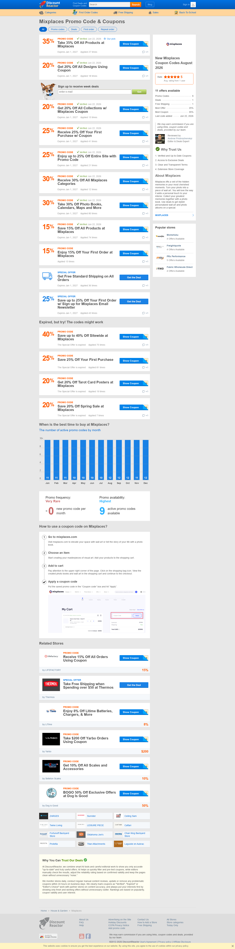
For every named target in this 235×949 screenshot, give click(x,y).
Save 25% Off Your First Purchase (85, 360)
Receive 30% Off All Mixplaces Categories (82, 182)
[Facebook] (89, 936)
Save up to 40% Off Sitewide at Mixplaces (83, 337)
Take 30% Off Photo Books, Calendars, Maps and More (80, 206)
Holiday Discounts (117, 922)
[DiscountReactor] (49, 4)
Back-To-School (187, 12)
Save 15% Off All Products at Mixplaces (81, 230)
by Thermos (48, 697)
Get (139, 91)
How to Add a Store (147, 922)
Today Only (172, 925)
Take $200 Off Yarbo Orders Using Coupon (85, 740)
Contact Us (143, 919)
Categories (50, 12)
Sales (156, 12)
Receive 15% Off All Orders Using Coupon (85, 658)
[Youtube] (82, 936)
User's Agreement (148, 942)
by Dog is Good (50, 805)
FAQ (81, 922)
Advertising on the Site (119, 919)
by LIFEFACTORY (51, 670)
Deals (74, 29)
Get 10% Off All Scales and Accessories (85, 767)
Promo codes (57, 29)
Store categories (175, 922)
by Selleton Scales (51, 778)
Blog (150, 4)
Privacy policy (164, 942)
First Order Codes (88, 12)
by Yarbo (46, 751)
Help (81, 925)
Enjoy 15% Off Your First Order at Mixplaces (85, 254)
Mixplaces (161, 215)
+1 (147, 52)
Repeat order (107, 29)
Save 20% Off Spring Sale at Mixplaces (81, 408)
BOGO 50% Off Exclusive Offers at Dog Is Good (89, 794)
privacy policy (182, 946)
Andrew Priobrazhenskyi (180, 138)
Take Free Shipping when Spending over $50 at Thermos (88, 685)
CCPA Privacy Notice (118, 925)
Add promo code (116, 928)
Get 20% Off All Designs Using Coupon (82, 68)
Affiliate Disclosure (182, 942)
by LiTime (47, 724)
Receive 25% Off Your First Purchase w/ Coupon (80, 134)
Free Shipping (125, 12)
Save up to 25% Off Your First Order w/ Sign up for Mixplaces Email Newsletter (87, 303)
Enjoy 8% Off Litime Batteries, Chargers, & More (88, 713)
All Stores (171, 919)
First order (89, 29)
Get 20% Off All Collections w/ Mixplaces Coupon (82, 110)
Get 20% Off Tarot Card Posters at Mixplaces (85, 384)
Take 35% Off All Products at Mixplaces (81, 44)
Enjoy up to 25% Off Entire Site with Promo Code (87, 158)
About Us (83, 919)
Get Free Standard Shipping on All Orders (86, 278)
